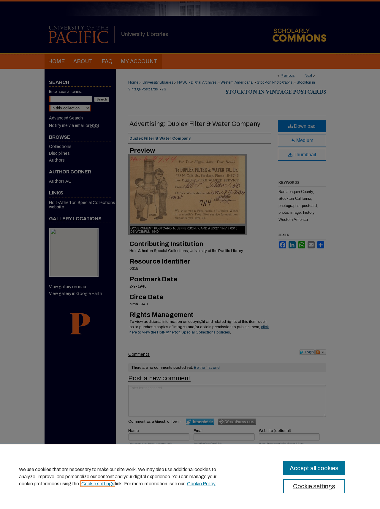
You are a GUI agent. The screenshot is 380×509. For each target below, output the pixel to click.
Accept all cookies (314, 468)
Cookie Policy (201, 483)
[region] (190, 476)
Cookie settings (97, 483)
